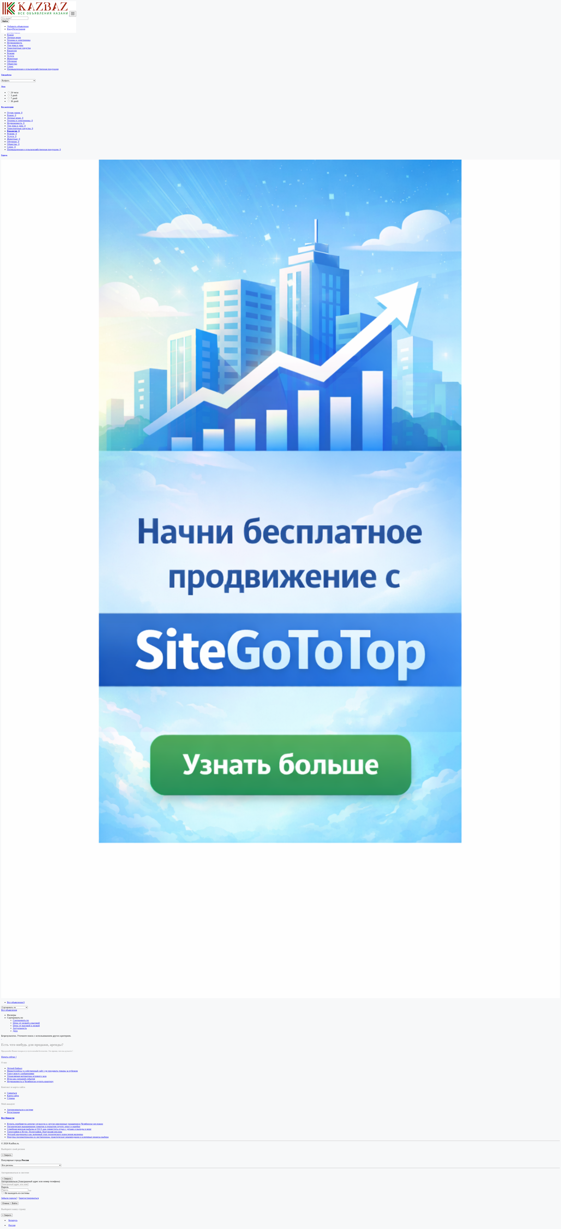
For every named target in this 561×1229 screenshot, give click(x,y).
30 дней (14, 101)
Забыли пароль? (9, 1198)
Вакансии (12, 50)
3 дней (14, 95)
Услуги (10, 56)
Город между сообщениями (20, 1073)
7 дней (14, 98)
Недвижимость (14, 43)
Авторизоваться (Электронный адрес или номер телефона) (30, 1181)
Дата (3, 86)
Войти (14, 1203)
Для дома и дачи (15, 45)
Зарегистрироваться (29, 1198)
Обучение (12, 61)
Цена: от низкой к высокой (26, 1023)
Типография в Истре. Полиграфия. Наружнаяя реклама (34, 1131)
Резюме (10, 53)
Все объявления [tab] (16, 1002)
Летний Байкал (14, 1068)
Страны (11, 1098)
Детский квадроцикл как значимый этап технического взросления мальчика (45, 1134)
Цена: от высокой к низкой (26, 1025)
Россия (11, 1225)
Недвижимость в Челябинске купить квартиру (30, 1081)
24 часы (14, 92)
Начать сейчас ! (9, 1057)
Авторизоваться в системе (20, 1109)
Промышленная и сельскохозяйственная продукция (32, 69)
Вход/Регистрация (16, 29)
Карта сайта (13, 1095)
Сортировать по (21, 1020)
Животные (12, 58)
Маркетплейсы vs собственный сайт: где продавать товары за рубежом (42, 1071)
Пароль (4, 1187)
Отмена (5, 1203)
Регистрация (13, 1112)
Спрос (10, 66)
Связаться (12, 1093)
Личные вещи (14, 37)
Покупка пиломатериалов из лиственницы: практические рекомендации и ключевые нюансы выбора (58, 1137)
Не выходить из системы (16, 1193)
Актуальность (20, 1028)
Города (4, 155)
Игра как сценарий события (21, 1079)
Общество (12, 64)
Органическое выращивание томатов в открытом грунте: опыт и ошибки (43, 1126)
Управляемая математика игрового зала (26, 1076)
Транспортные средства (19, 48)
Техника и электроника (18, 40)
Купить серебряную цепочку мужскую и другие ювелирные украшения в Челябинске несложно (55, 1124)
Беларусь (12, 1220)
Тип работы (6, 75)
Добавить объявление (18, 26)
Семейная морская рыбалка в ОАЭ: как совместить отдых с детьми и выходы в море (49, 1129)
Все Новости (7, 1118)
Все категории (7, 107)
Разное (10, 35)
